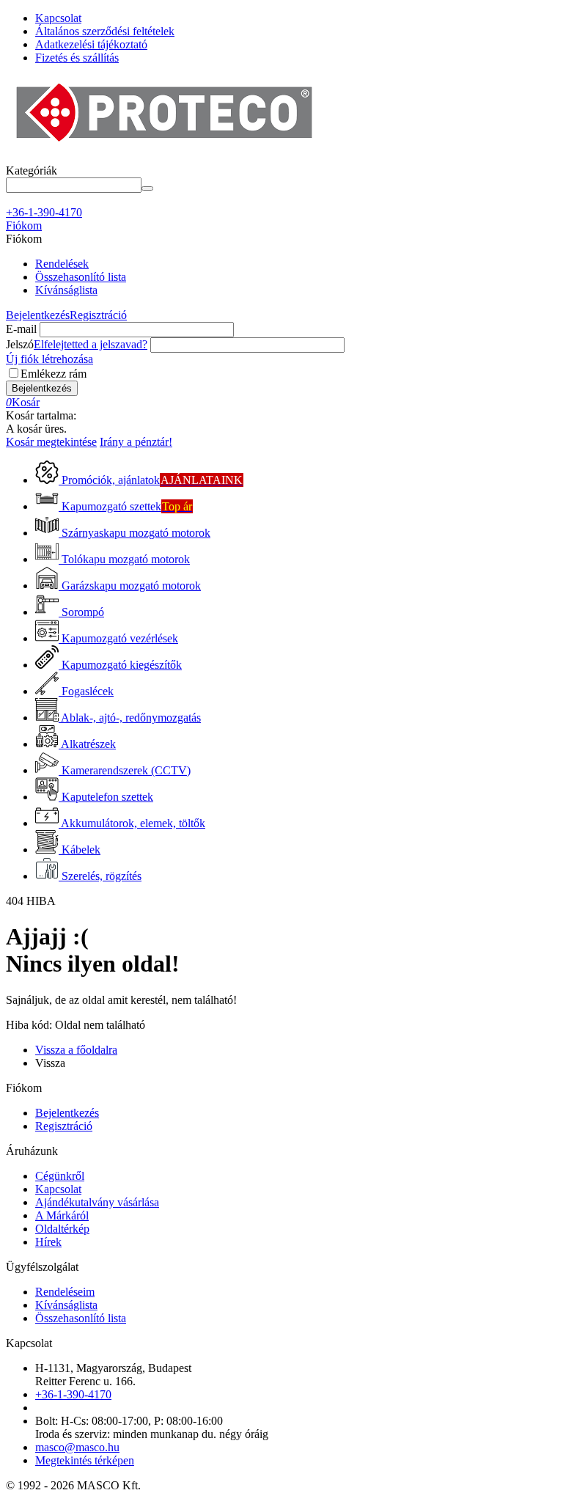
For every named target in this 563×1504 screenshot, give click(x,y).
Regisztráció (98, 315)
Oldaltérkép (62, 1228)
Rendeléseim (65, 1291)
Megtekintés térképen (84, 1460)
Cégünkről (59, 1176)
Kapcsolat (58, 18)
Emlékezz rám (54, 373)
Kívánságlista (66, 290)
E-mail (21, 329)
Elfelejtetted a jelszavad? (90, 344)
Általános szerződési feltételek (104, 31)
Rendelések (62, 263)
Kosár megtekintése (51, 442)
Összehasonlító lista (80, 277)
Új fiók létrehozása (49, 359)
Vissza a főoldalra (76, 1049)
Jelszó (20, 344)
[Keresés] (147, 188)
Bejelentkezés (38, 315)
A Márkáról (62, 1215)
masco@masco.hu (77, 1447)
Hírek (48, 1242)
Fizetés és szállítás (77, 57)
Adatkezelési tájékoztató (91, 44)
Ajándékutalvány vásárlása (97, 1202)
